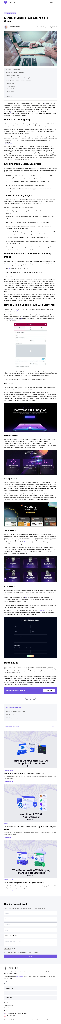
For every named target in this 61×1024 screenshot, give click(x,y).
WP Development (19, 8)
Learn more (7, 781)
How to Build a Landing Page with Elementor (18, 80)
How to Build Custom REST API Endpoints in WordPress (24, 773)
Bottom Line (9, 96)
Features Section (11, 86)
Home (6, 8)
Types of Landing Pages (12, 75)
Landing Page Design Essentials (15, 72)
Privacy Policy (35, 1019)
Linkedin (26, 698)
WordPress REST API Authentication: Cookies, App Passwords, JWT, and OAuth (30, 828)
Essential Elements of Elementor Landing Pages (19, 78)
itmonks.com (41, 610)
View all (54, 727)
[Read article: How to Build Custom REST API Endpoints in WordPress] (30, 749)
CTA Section (10, 94)
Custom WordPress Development (15, 711)
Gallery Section (11, 88)
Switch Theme (45, 2)
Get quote (49, 690)
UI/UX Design (10, 714)
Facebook (30, 698)
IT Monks (10, 2)
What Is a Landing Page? (13, 69)
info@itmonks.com (22, 1013)
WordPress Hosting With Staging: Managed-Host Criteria (24, 883)
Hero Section (10, 83)
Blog (10, 8)
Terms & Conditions (45, 1019)
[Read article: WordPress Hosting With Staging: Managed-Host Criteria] (30, 859)
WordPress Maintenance (13, 718)
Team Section (10, 91)
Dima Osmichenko (15, 26)
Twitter (34, 698)
